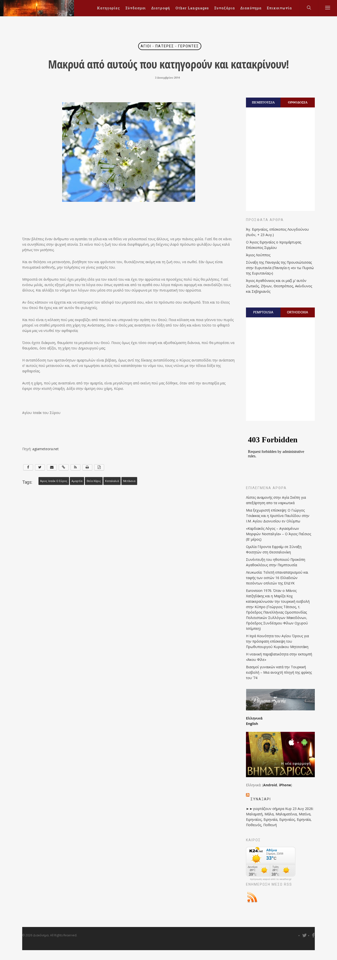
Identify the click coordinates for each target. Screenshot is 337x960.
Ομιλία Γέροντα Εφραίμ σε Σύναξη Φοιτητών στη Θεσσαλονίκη (273, 549)
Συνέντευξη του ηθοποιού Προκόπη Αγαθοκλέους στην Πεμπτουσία (275, 562)
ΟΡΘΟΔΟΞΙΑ (297, 102)
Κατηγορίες (108, 8)
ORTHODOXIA (297, 312)
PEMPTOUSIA (263, 312)
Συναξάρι (261, 799)
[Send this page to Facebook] (28, 467)
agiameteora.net (45, 448)
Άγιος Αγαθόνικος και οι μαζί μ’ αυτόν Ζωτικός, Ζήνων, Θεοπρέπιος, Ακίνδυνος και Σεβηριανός (279, 286)
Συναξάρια (224, 8)
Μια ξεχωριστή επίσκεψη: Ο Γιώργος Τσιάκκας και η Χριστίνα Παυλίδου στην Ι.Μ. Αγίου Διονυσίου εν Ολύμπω (277, 515)
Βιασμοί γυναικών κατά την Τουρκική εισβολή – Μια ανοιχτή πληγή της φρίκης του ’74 (279, 672)
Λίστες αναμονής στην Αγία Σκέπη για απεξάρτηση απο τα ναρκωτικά (276, 500)
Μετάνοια (129, 481)
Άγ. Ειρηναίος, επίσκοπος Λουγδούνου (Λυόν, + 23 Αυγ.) (277, 232)
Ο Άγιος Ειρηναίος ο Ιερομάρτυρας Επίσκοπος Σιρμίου (273, 245)
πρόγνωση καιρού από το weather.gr (270, 879)
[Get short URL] (64, 467)
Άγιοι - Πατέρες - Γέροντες (170, 46)
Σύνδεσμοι (135, 8)
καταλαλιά (112, 481)
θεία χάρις (94, 481)
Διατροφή (160, 8)
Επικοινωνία (279, 8)
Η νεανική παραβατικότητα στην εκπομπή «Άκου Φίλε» (279, 657)
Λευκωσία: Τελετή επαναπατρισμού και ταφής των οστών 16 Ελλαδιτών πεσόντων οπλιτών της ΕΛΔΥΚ (277, 577)
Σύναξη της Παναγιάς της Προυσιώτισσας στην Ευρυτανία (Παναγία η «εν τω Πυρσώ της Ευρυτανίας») (280, 267)
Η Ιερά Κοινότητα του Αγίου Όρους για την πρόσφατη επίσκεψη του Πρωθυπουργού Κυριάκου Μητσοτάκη (277, 641)
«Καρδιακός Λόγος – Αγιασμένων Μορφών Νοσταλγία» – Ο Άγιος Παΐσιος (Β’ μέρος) (278, 534)
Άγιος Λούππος (258, 255)
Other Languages (192, 8)
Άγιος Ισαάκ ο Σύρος (53, 481)
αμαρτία (77, 481)
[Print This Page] (87, 467)
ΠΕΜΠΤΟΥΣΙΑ (263, 102)
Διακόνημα (251, 8)
